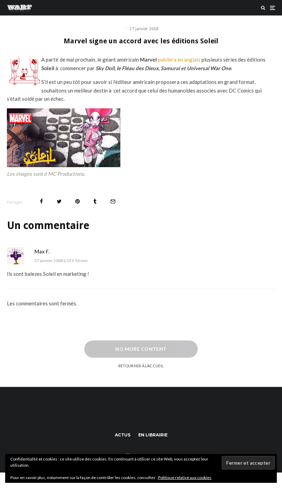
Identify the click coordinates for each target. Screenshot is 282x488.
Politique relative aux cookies (184, 477)
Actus (122, 434)
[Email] (113, 201)
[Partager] (41, 201)
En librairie (152, 434)
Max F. (42, 251)
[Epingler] (77, 201)
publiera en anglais (179, 59)
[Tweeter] (59, 201)
